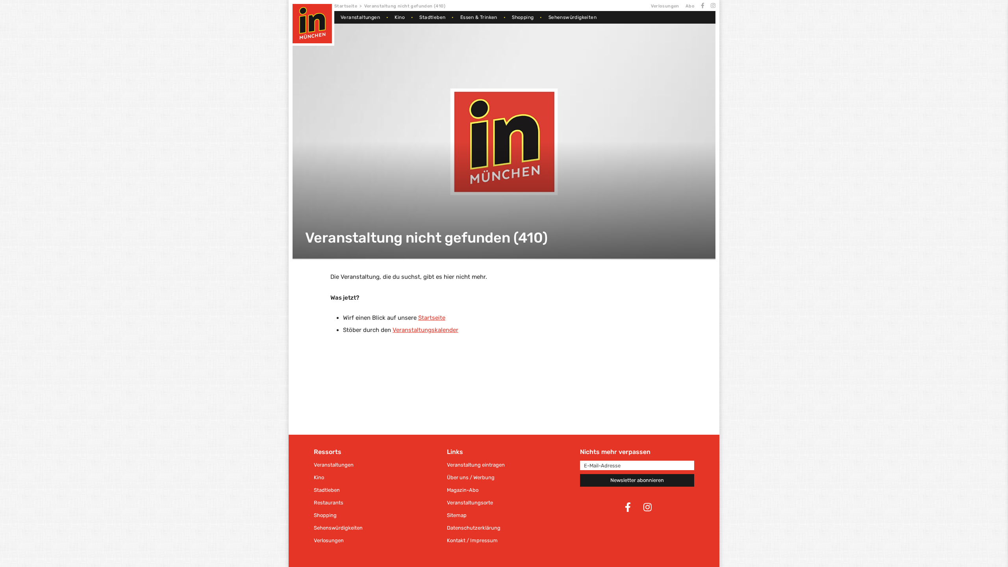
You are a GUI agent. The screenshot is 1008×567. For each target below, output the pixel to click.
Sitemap (457, 515)
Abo (690, 6)
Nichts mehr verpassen (615, 452)
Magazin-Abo (462, 490)
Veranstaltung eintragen (476, 465)
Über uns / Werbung (471, 477)
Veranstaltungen (360, 17)
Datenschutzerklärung (473, 528)
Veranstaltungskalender (425, 330)
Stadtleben (432, 17)
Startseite (345, 6)
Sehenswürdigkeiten (572, 17)
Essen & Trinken (478, 17)
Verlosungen (665, 6)
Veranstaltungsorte (470, 503)
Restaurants (328, 503)
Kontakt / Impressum (472, 540)
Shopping (523, 17)
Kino (400, 17)
